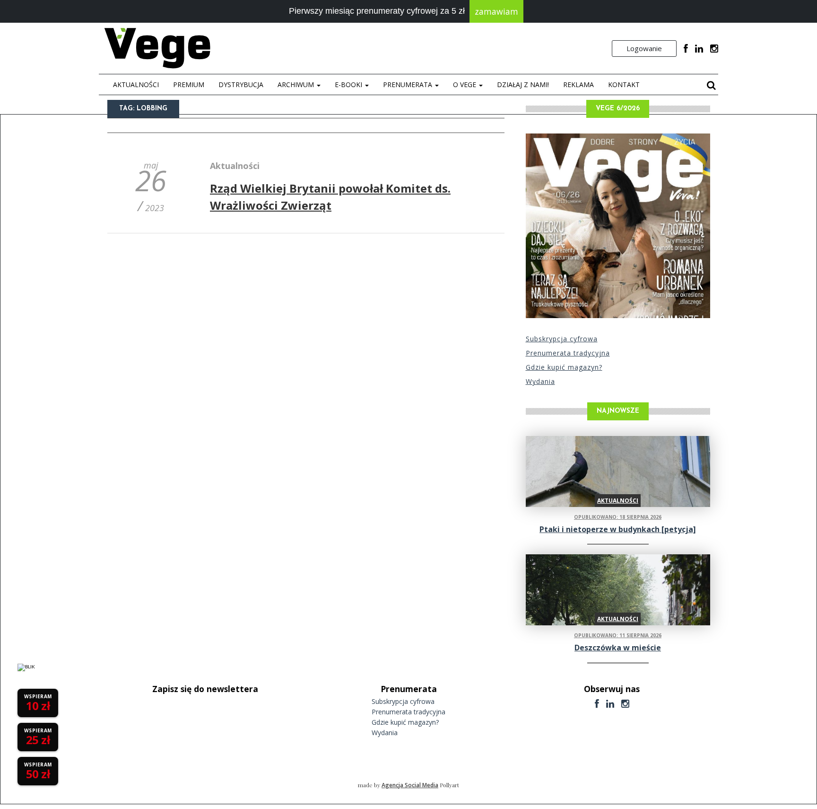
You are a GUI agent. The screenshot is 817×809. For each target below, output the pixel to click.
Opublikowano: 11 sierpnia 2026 (617, 635)
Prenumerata (408, 84)
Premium (188, 84)
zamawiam (496, 11)
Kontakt (624, 84)
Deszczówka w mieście (617, 647)
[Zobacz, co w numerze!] (618, 225)
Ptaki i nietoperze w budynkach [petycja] (617, 529)
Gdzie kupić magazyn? (564, 367)
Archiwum (297, 84)
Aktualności (136, 84)
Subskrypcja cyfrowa (562, 338)
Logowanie (644, 48)
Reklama (578, 84)
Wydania (540, 381)
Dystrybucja (240, 84)
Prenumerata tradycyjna (568, 352)
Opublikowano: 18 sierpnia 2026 (617, 517)
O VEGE (465, 84)
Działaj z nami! (523, 84)
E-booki (349, 84)
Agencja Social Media (410, 785)
